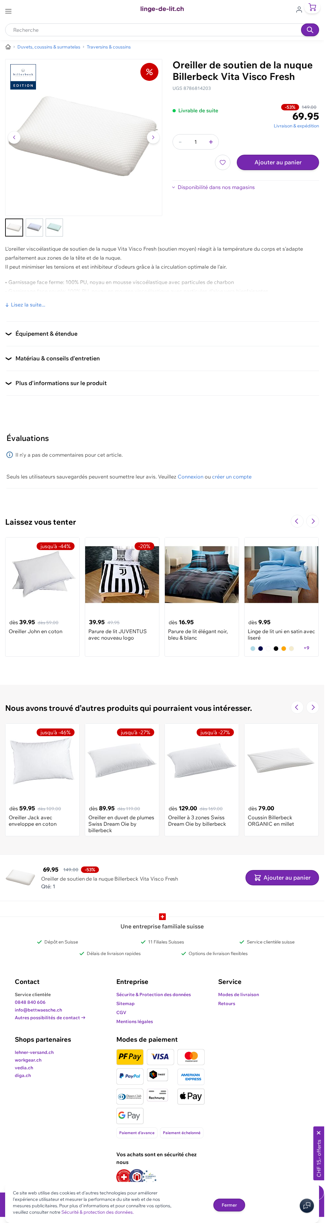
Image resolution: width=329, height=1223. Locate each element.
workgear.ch (28, 1060)
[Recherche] (310, 29)
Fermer (229, 1205)
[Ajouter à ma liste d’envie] (222, 162)
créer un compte (232, 476)
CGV (121, 1012)
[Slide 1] (14, 228)
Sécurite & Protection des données (153, 994)
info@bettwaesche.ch (38, 1010)
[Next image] (153, 137)
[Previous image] (14, 137)
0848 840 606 (30, 1002)
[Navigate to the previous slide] (297, 521)
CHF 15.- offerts (319, 1158)
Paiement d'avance (137, 1132)
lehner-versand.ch (34, 1052)
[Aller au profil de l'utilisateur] (301, 9)
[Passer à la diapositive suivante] (312, 521)
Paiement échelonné (181, 1132)
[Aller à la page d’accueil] (8, 47)
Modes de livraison (238, 994)
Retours (226, 1003)
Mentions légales (134, 1021)
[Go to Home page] (161, 9)
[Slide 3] (54, 228)
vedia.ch (24, 1068)
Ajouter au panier (278, 162)
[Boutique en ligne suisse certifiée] (124, 1177)
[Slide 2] (34, 228)
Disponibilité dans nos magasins (216, 187)
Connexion (190, 476)
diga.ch (23, 1075)
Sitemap (125, 1003)
